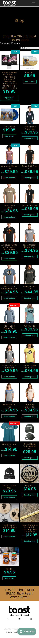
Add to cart (29, 82)
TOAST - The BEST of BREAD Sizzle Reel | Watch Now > (19, 593)
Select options (29, 138)
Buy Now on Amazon (9, 98)
